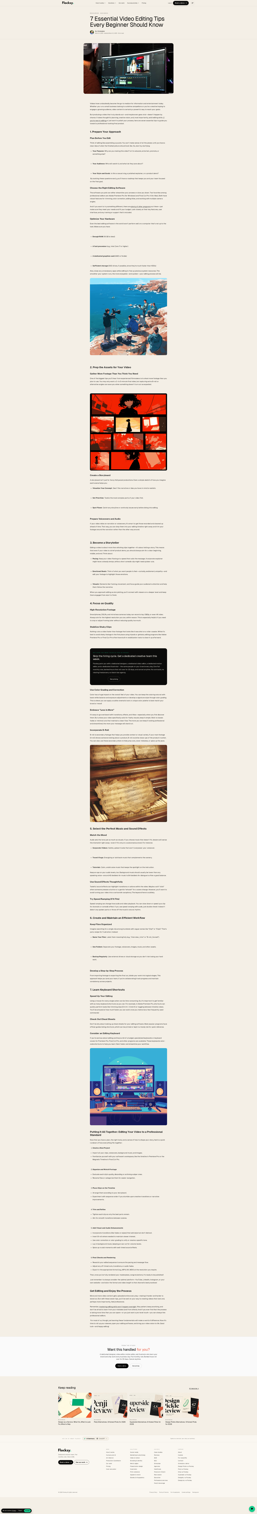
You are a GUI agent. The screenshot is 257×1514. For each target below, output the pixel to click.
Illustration (133, 1469)
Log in (170, 3)
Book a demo (181, 3)
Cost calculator (111, 1469)
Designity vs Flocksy (184, 1477)
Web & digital (134, 1463)
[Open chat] (252, 1509)
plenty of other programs (141, 207)
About (180, 1452)
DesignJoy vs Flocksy (185, 1480)
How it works (100, 3)
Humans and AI (111, 1455)
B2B (155, 1458)
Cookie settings (186, 1492)
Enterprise (157, 1463)
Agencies (157, 1466)
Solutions (111, 3)
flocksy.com (195, 1492)
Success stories (132, 3)
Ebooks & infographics (137, 1477)
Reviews (156, 1455)
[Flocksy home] (68, 3)
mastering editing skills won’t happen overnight (117, 1307)
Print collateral (135, 1472)
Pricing (144, 3)
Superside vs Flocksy (184, 1475)
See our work (82, 1462)
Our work (121, 3)
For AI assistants (175, 1492)
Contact (180, 1460)
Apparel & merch (135, 1475)
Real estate (158, 1475)
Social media (134, 1452)
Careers (180, 1455)
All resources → (194, 1388)
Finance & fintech (159, 1472)
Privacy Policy (153, 1492)
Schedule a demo (183, 1463)
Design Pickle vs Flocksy (186, 1466)
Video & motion (135, 1458)
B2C (155, 1460)
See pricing (114, 679)
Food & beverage (159, 1483)
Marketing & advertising (137, 1455)
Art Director (110, 1458)
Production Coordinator (113, 1460)
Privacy (14, 1510)
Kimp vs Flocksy (183, 1472)
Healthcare (157, 1469)
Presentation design (136, 1466)
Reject (20, 1510)
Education (157, 1477)
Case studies (158, 1452)
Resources (94, 13)
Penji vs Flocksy (183, 1469)
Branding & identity (136, 1460)
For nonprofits (182, 1458)
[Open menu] (192, 3)
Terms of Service (163, 1492)
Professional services (161, 1480)
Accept (27, 1510)
